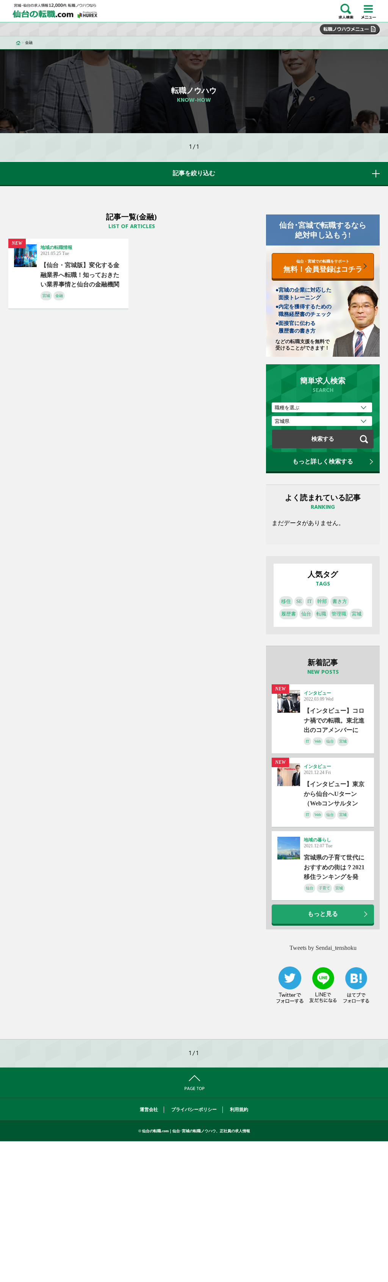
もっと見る (323, 914)
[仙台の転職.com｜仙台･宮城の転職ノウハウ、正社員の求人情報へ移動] (18, 42)
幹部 (322, 601)
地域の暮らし (317, 839)
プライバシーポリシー (194, 1109)
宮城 (46, 296)
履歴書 (288, 614)
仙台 (306, 614)
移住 (286, 601)
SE (299, 601)
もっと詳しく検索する (323, 461)
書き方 (339, 601)
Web (317, 741)
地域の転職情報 (56, 247)
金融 (59, 296)
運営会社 (149, 1109)
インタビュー (317, 693)
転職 (321, 614)
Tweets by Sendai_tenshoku (323, 948)
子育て (324, 888)
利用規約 (239, 1109)
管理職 (339, 614)
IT (309, 601)
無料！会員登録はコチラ (323, 266)
